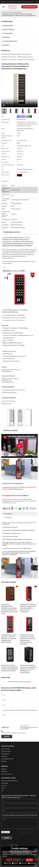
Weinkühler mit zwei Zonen (25, 57)
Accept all (29, 860)
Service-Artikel (21, 732)
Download (4, 785)
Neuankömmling (16, 12)
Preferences (24, 863)
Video (2, 788)
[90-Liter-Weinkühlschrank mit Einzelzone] (19, 568)
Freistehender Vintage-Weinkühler (11, 54)
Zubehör (6, 727)
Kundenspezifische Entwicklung (9, 780)
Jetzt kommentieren (25, 681)
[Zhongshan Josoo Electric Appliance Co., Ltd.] (13, 7)
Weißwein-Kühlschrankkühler (26, 59)
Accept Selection (19, 860)
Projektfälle (4, 771)
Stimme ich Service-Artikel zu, (13, 732)
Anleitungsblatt (8, 517)
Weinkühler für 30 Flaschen (9, 57)
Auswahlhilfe (4, 783)
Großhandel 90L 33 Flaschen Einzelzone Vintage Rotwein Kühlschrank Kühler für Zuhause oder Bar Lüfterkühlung (28, 608)
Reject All (9, 860)
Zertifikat (3, 769)
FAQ (2, 790)
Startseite (5, 12)
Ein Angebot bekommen (29, 6)
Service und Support (6, 774)
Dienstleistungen (28, 2)
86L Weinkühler (26, 54)
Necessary (8, 863)
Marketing (32, 863)
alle (10, 12)
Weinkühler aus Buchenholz (9, 59)
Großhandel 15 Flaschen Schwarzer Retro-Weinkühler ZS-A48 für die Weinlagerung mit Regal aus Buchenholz (9, 667)
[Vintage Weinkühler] (19, 469)
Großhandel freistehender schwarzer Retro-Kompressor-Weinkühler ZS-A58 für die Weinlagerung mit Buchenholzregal (28, 668)
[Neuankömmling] (19, 175)
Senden (6, 736)
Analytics (16, 863)
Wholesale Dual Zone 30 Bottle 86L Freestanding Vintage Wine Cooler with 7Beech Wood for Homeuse (27, 124)
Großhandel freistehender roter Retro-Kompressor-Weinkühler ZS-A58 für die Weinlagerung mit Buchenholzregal (8, 638)
